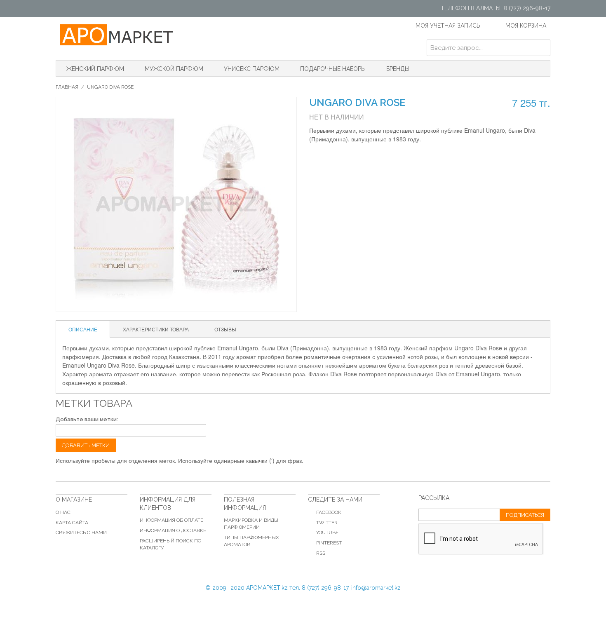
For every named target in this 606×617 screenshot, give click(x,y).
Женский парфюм (95, 69)
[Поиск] (542, 48)
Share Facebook (340, 157)
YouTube (327, 532)
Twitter (327, 523)
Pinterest (329, 543)
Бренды (397, 69)
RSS (320, 553)
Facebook (328, 512)
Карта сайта (72, 523)
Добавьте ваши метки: (87, 419)
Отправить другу (323, 157)
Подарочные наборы (333, 69)
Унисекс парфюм (252, 69)
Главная (67, 87)
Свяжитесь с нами (81, 532)
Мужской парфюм (174, 69)
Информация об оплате (171, 520)
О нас (63, 512)
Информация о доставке (173, 530)
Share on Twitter (356, 157)
